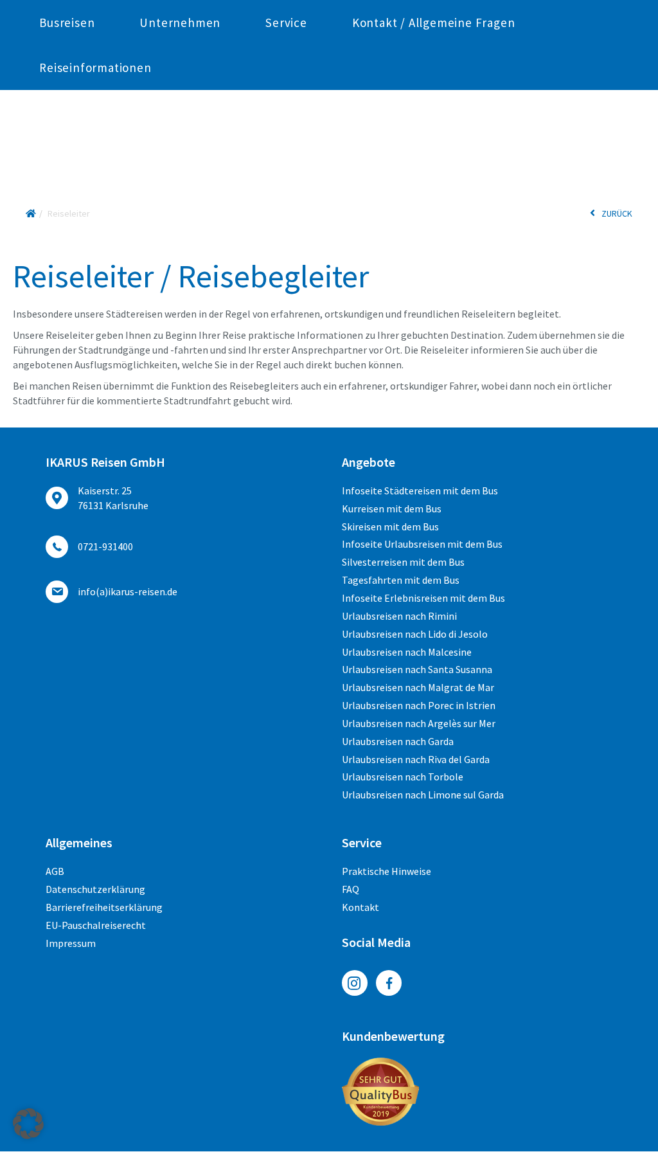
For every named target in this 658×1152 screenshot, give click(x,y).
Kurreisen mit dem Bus (391, 508)
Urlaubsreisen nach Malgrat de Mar (418, 687)
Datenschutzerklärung (95, 889)
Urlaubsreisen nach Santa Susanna (417, 669)
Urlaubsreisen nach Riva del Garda (416, 759)
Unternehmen (179, 22)
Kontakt (360, 907)
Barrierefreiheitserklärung (104, 907)
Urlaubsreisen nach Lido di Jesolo (415, 633)
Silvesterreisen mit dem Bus (403, 561)
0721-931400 (105, 546)
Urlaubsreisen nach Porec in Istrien (418, 705)
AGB (55, 871)
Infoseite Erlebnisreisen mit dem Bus (423, 597)
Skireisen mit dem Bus (390, 526)
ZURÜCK (616, 213)
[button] (28, 1123)
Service (286, 22)
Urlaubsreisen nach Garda (398, 741)
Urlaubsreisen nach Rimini (399, 615)
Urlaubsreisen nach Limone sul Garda (423, 794)
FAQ (350, 889)
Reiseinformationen (95, 67)
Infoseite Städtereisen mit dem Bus (420, 490)
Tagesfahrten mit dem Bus (400, 579)
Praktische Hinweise (386, 871)
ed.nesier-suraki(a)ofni (127, 591)
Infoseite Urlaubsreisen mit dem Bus (422, 543)
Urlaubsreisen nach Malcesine (407, 651)
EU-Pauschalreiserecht (96, 925)
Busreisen (66, 22)
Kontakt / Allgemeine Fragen (433, 22)
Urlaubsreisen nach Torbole (402, 776)
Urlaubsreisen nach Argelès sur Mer (418, 723)
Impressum (71, 943)
